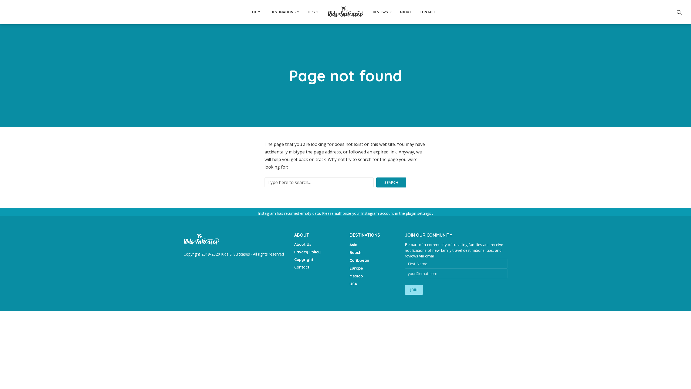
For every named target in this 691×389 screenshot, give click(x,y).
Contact (427, 12)
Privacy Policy (307, 252)
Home (257, 12)
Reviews (380, 12)
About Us (302, 244)
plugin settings (419, 213)
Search (391, 182)
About (405, 12)
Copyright (303, 259)
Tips (311, 12)
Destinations (283, 12)
